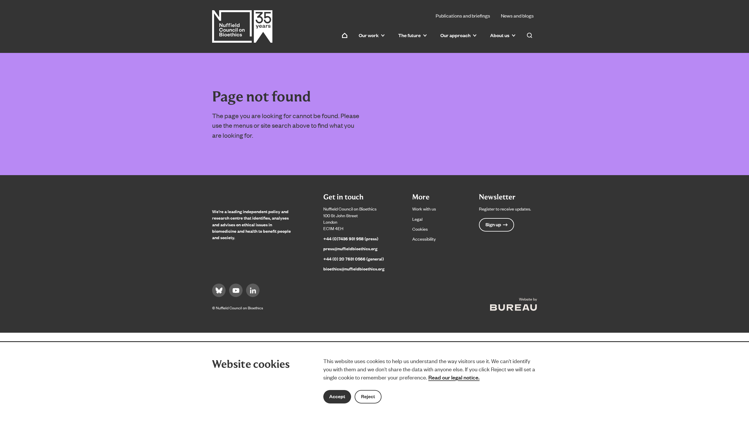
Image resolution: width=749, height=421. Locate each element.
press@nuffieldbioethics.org (350, 248)
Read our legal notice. (454, 377)
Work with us (424, 209)
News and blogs (517, 15)
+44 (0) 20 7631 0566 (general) (353, 259)
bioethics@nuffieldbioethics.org (353, 268)
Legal (417, 219)
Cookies (420, 229)
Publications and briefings (463, 15)
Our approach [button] (455, 35)
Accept (337, 396)
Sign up (493, 224)
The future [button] (409, 35)
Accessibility (424, 239)
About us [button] (499, 35)
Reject (368, 396)
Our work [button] (369, 35)
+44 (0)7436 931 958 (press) (350, 238)
